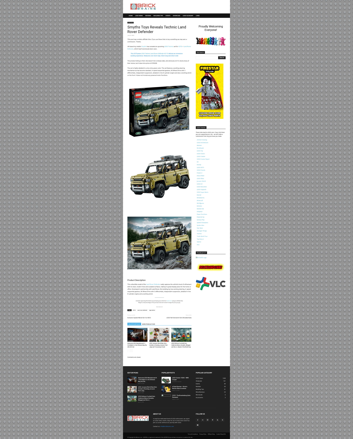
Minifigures (200, 203)
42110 (180, 46)
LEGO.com (169, 300)
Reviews (148, 15)
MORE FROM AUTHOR (148, 324)
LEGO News (139, 15)
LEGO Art (199, 184)
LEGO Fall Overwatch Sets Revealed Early (179, 318)
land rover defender (142, 310)
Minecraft (200, 200)
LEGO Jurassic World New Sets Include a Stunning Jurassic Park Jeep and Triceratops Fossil (158, 345)
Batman (199, 145)
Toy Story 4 (200, 239)
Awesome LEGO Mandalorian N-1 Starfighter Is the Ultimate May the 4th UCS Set (137, 345)
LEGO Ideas (200, 178)
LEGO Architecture (202, 142)
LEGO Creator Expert (203, 159)
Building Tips (158, 15)
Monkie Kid (200, 209)
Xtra (198, 244)
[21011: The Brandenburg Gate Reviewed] (166, 398)
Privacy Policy (202, 434)
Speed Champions (202, 222)
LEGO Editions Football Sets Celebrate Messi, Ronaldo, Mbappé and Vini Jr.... (146, 398)
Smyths (144, 46)
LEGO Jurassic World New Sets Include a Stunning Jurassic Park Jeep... (147, 388)
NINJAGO (199, 211)
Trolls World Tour (202, 236)
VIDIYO (199, 242)
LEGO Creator (201, 156)
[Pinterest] (212, 420)
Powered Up (200, 217)
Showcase (176, 15)
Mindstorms (200, 198)
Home (131, 15)
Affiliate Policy (211, 434)
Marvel (199, 195)
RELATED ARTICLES (134, 324)
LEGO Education (202, 187)
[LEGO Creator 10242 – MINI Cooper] (166, 380)
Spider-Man (200, 225)
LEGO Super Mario (202, 192)
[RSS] (217, 420)
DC (198, 162)
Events (168, 15)
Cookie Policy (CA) (221, 434)
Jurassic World (201, 181)
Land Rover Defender (157, 53)
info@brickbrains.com (167, 426)
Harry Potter (200, 176)
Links (198, 15)
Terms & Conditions (193, 434)
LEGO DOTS (200, 167)
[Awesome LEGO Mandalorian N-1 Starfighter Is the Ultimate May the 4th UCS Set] (137, 335)
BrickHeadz (200, 148)
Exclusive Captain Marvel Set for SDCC (139, 318)
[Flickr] (202, 420)
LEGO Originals (201, 189)
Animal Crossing (202, 140)
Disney (199, 164)
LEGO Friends (201, 170)
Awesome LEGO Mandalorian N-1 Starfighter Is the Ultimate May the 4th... (147, 379)
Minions (199, 206)
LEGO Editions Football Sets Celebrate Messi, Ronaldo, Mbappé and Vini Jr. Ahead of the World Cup (181, 345)
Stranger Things (202, 231)
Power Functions (202, 214)
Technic (199, 233)
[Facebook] (197, 420)
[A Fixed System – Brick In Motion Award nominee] (166, 389)
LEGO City (200, 151)
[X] (222, 420)
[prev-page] (128, 350)
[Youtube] (197, 425)
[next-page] (131, 350)
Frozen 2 (199, 173)
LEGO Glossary (188, 15)
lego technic (152, 310)
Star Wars (200, 228)
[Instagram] (207, 420)
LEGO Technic (168, 46)
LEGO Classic (201, 153)
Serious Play (200, 220)
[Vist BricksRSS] (201, 257)
